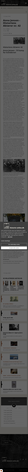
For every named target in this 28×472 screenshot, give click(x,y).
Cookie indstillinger (5, 240)
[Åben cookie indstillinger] (1, 470)
